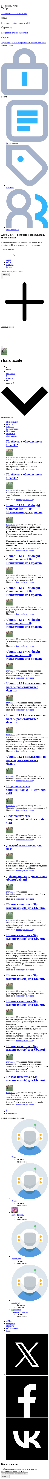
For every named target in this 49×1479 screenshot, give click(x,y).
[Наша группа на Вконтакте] (27, 1459)
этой (21, 925)
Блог (8, 1330)
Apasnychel (16, 1259)
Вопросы (10, 426)
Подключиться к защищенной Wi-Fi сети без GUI (26, 790)
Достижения (11, 436)
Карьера (9, 264)
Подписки (10, 431)
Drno (13, 1157)
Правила (10, 1326)
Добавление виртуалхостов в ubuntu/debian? (26, 877)
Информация (12, 422)
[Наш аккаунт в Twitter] (27, 1375)
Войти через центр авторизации (14, 1474)
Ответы (9, 424)
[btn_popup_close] (5, 1476)
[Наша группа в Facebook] (27, 1417)
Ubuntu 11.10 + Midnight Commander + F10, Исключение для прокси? (24, 508)
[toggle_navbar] (2, 347)
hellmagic (15, 1303)
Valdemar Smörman (19, 1312)
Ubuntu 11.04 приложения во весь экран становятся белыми (26, 687)
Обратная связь (13, 1328)
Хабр (8, 260)
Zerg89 (14, 1201)
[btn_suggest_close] (5, 274)
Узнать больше (7, 249)
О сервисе (10, 1323)
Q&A (8, 262)
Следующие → (13, 1113)
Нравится (10, 433)
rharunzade (10, 457)
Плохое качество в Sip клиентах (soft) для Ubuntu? (25, 906)
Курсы (9, 267)
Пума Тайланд (17, 1215)
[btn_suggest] (2, 277)
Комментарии (12, 429)
